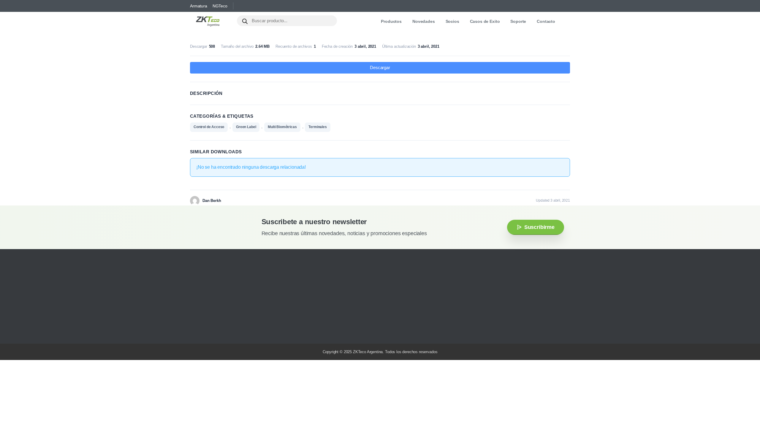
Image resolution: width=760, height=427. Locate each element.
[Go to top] (743, 404)
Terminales (317, 127)
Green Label (246, 127)
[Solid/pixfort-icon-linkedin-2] (230, 330)
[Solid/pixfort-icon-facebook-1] (212, 330)
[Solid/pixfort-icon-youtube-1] (221, 330)
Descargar (380, 67)
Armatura (198, 6)
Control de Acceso (209, 127)
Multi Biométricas (282, 127)
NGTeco (220, 6)
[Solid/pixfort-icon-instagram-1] (203, 330)
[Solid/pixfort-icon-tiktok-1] (239, 330)
